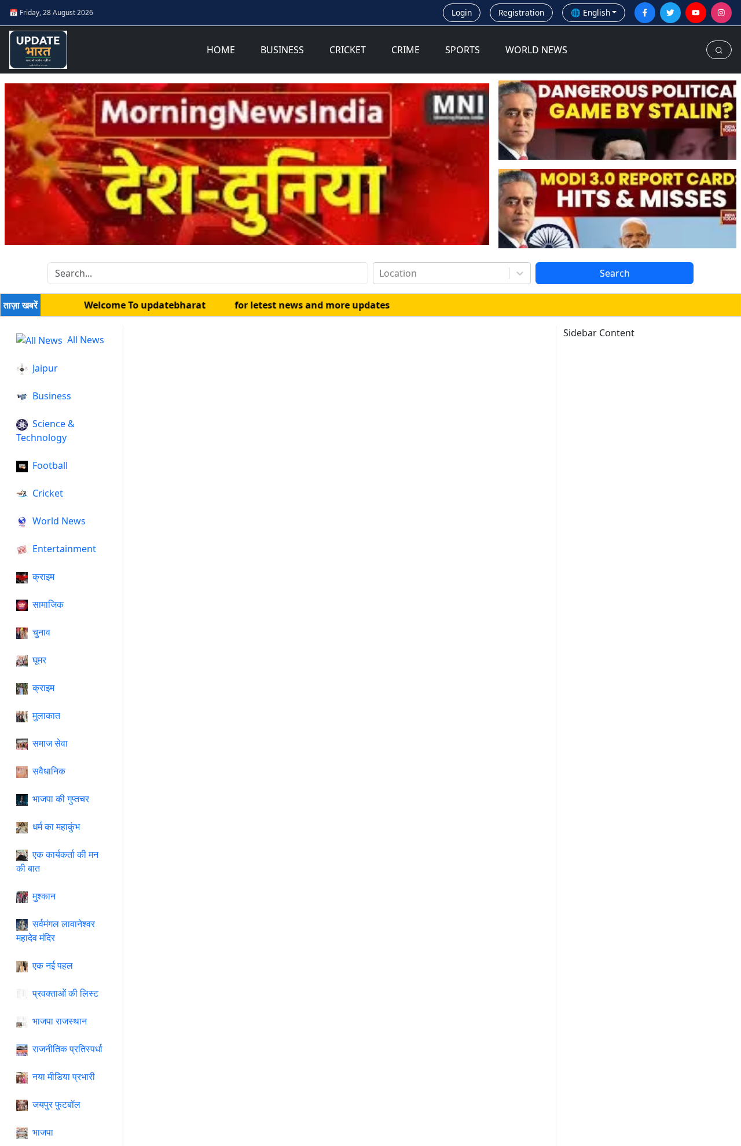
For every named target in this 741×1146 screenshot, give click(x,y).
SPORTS (462, 49)
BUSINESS (282, 49)
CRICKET (347, 49)
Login (462, 12)
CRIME (405, 49)
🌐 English (590, 12)
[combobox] (380, 273)
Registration (521, 12)
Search (615, 273)
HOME (221, 49)
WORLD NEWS (536, 49)
